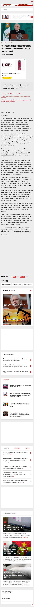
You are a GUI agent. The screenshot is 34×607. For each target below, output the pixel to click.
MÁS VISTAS (6, 380)
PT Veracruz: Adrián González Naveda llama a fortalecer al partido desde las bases (21, 16)
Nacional (7, 42)
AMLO (12, 42)
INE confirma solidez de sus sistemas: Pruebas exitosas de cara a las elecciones (15, 527)
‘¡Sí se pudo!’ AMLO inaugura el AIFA (11, 93)
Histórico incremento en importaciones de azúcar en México (14, 575)
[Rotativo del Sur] (17, 5)
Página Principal (6, 598)
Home (2, 42)
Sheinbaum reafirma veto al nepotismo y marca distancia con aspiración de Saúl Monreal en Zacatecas (20, 395)
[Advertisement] (17, 256)
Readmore (25, 537)
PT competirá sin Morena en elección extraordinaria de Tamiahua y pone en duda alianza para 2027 (19, 414)
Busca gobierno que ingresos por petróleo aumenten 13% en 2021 (14, 320)
